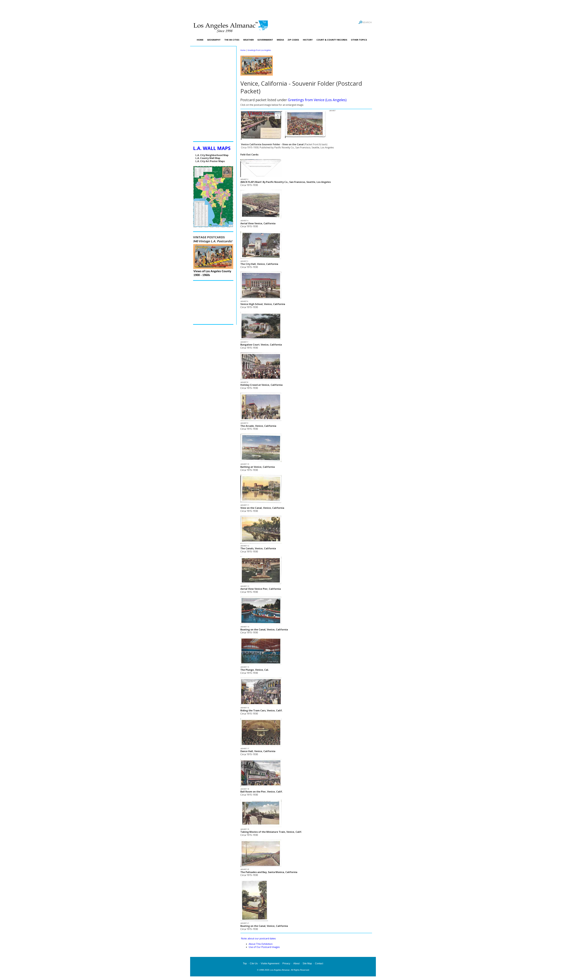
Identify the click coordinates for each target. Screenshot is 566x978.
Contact (319, 963)
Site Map (307, 963)
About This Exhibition (261, 944)
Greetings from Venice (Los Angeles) (317, 99)
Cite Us (254, 963)
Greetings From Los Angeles (259, 50)
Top (245, 963)
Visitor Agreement (270, 963)
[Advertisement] (283, 9)
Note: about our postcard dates (258, 938)
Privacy (286, 963)
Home (243, 50)
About (296, 963)
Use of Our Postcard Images (264, 947)
